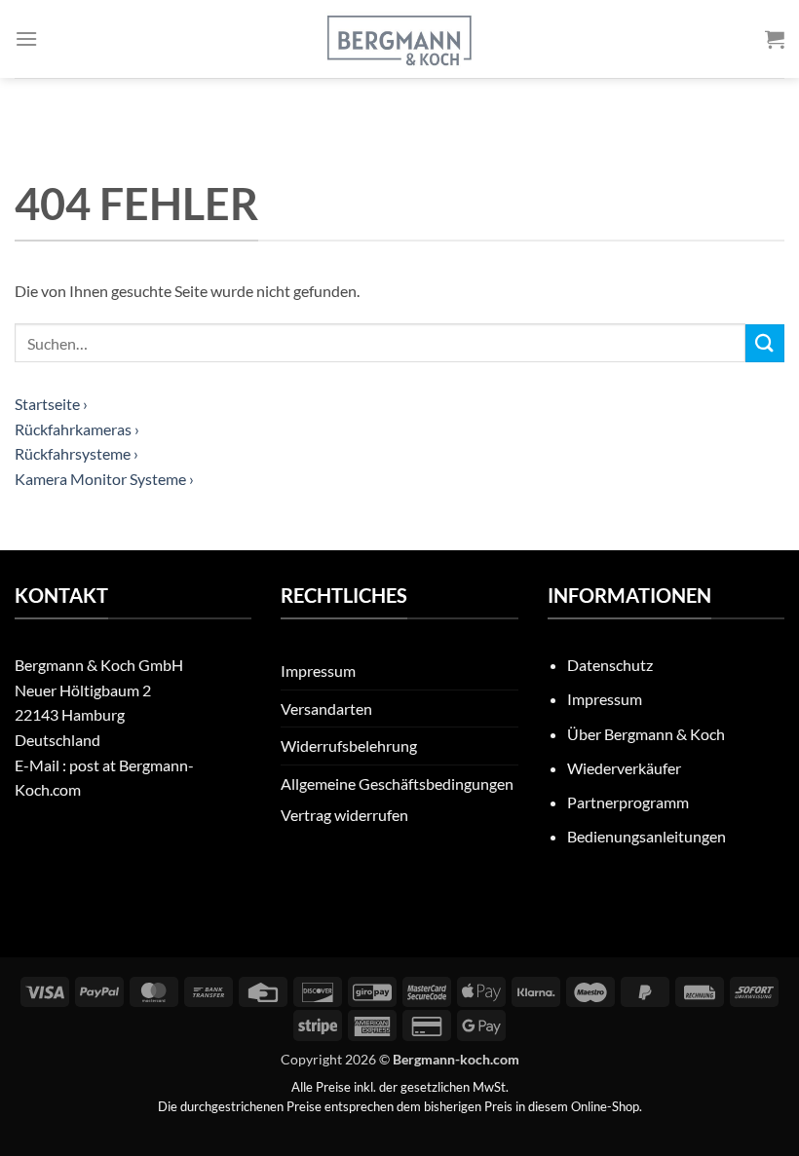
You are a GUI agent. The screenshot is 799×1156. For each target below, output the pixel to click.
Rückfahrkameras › (77, 429)
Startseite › (51, 403)
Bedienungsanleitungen (646, 836)
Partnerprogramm (628, 802)
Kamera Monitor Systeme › (104, 478)
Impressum (318, 670)
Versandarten (326, 708)
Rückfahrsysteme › (76, 453)
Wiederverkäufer (624, 768)
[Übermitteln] (764, 343)
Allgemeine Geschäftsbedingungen (397, 783)
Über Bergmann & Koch (646, 734)
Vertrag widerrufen (344, 814)
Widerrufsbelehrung (349, 745)
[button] (26, 38)
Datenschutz (610, 664)
